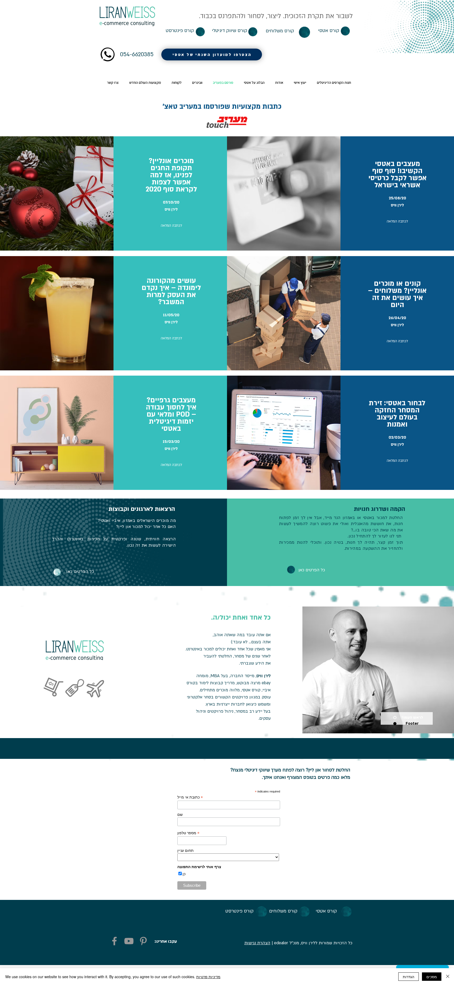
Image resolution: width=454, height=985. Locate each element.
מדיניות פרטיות (208, 976)
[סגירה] (448, 976)
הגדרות (408, 976)
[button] (339, 18)
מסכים (431, 976)
